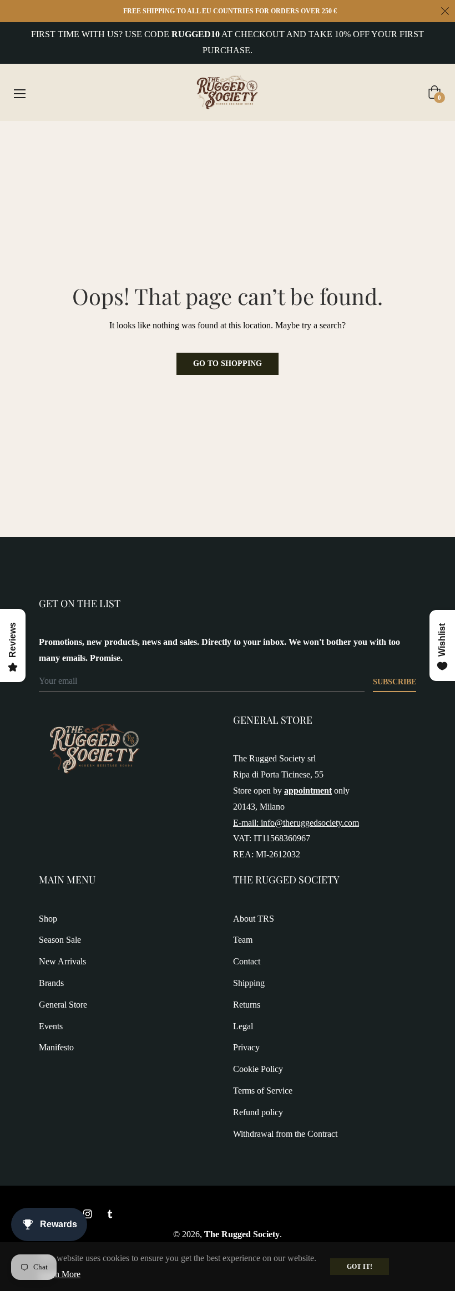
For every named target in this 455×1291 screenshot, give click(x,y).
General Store (63, 1004)
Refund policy (258, 1112)
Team (242, 939)
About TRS (253, 918)
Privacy (246, 1047)
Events (51, 1026)
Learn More (59, 1274)
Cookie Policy (258, 1069)
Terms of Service (262, 1090)
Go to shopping (227, 363)
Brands (51, 983)
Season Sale (60, 939)
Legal (243, 1026)
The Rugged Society (242, 1234)
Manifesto (56, 1047)
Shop (48, 918)
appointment (308, 790)
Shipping (249, 983)
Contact (246, 961)
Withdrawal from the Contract (285, 1133)
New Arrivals (62, 961)
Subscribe (394, 682)
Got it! (359, 1266)
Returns (246, 1004)
